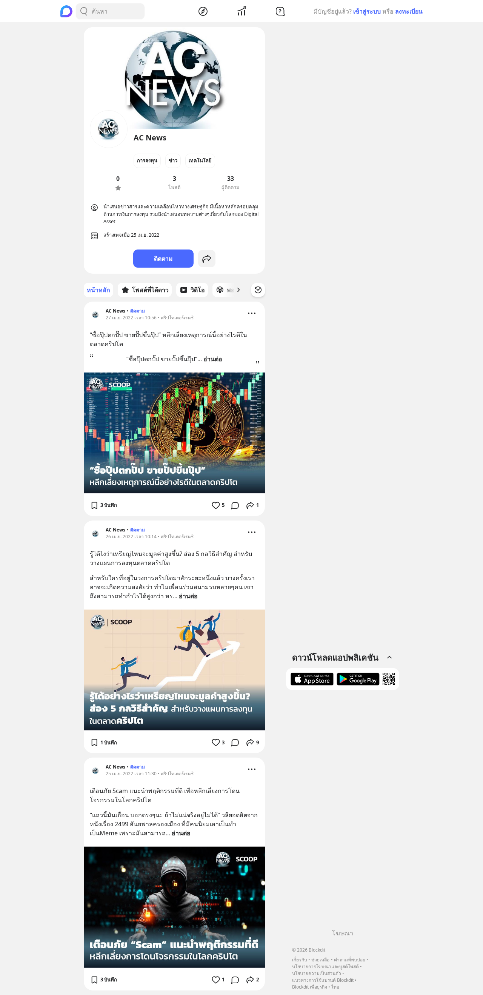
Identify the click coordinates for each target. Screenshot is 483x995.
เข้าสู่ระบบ (367, 11)
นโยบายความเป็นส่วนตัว (316, 973)
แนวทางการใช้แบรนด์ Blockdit (323, 980)
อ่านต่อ (212, 359)
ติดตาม (163, 258)
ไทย (335, 987)
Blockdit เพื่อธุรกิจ (309, 987)
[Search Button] (83, 11)
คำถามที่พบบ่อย (349, 959)
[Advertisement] (342, 812)
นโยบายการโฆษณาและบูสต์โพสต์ (325, 966)
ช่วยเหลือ (320, 959)
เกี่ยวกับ (299, 959)
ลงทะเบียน (409, 11)
